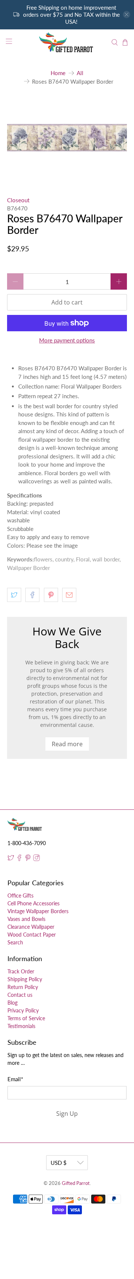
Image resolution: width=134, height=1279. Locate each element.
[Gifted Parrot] (67, 42)
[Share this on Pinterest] (51, 595)
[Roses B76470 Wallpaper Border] (67, 138)
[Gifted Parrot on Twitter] (10, 859)
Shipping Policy (24, 979)
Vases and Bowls (26, 919)
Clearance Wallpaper (30, 927)
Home (58, 73)
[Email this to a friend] (69, 595)
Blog (12, 1002)
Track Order (20, 971)
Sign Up (67, 1113)
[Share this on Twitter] (14, 595)
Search (15, 942)
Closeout (18, 200)
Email (15, 1079)
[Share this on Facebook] (32, 595)
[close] (126, 14)
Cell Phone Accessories (33, 903)
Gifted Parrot (76, 1183)
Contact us (19, 995)
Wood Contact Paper (31, 934)
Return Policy (22, 987)
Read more (67, 744)
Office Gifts (20, 895)
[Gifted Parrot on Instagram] (36, 859)
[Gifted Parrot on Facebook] (19, 859)
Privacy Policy (23, 1010)
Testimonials (21, 1026)
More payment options (67, 340)
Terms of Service (26, 1018)
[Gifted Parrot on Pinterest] (28, 859)
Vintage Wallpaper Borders (37, 911)
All (80, 73)
